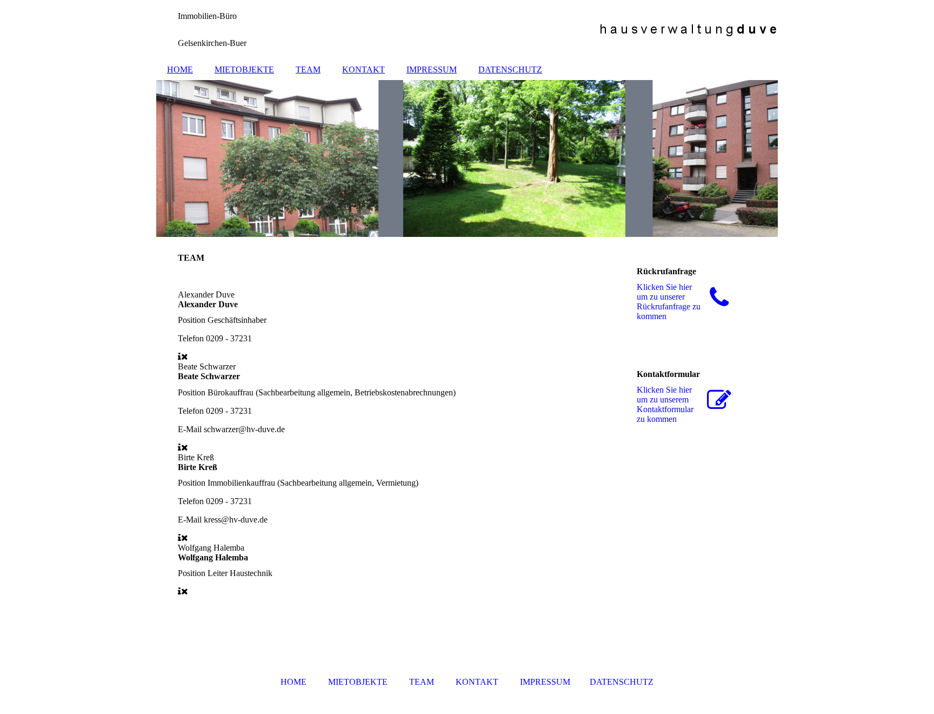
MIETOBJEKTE (244, 69)
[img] (467, 30)
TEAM (308, 69)
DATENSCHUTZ (510, 69)
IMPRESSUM (431, 69)
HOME (180, 69)
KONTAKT (363, 69)
